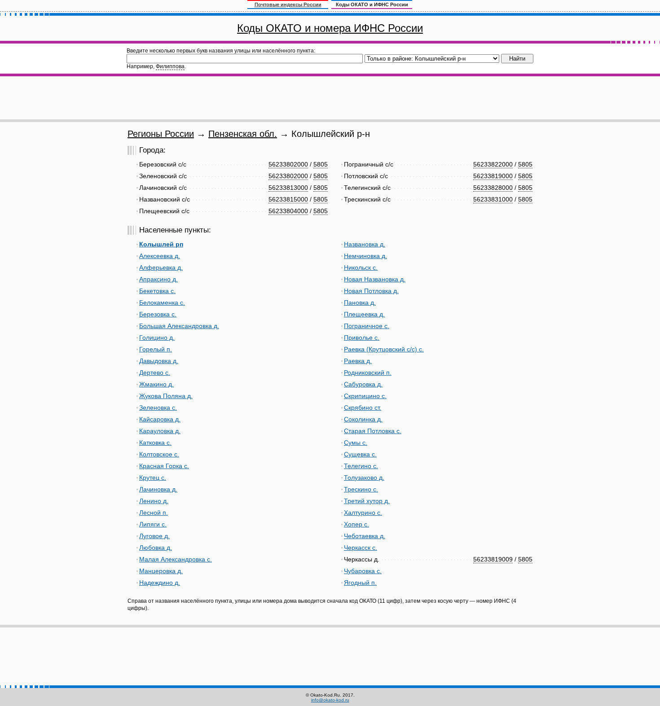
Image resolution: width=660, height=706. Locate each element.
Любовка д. (155, 547)
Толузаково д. (364, 477)
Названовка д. (364, 244)
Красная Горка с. (164, 465)
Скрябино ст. (362, 407)
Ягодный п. (360, 582)
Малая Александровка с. (175, 559)
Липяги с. (153, 524)
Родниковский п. (368, 372)
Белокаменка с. (162, 302)
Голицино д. (157, 337)
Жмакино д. (156, 384)
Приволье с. (361, 337)
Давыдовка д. (158, 360)
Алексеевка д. (159, 255)
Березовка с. (157, 314)
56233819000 (493, 176)
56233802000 (288, 164)
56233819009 (493, 559)
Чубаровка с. (363, 570)
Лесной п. (153, 512)
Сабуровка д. (363, 384)
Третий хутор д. (367, 500)
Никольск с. (361, 267)
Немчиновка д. (365, 255)
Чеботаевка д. (364, 535)
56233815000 (288, 199)
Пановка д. (360, 302)
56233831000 (493, 199)
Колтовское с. (159, 454)
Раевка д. (358, 360)
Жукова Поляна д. (166, 395)
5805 (320, 164)
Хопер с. (356, 524)
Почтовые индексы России (288, 4)
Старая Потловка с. (372, 430)
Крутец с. (152, 477)
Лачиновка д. (158, 489)
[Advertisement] (330, 98)
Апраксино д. (158, 279)
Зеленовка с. (158, 407)
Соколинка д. (363, 419)
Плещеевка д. (364, 314)
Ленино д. (153, 500)
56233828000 (493, 187)
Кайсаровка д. (159, 419)
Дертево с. (154, 372)
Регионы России (161, 134)
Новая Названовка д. (374, 279)
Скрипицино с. (365, 395)
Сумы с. (355, 442)
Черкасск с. (360, 547)
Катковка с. (155, 442)
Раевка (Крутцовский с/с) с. (384, 349)
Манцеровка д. (161, 570)
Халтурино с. (363, 512)
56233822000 (493, 164)
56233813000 (288, 187)
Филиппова (170, 66)
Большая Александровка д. (179, 325)
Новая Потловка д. (371, 290)
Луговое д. (154, 535)
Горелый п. (155, 349)
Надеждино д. (159, 582)
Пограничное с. (366, 325)
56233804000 (288, 211)
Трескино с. (361, 489)
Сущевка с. (360, 454)
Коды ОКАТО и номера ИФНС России (330, 28)
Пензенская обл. (242, 134)
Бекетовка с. (157, 290)
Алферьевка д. (161, 267)
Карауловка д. (159, 430)
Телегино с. (361, 465)
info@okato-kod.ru (330, 699)
